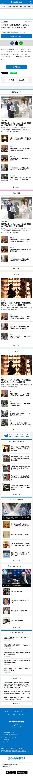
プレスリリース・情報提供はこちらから (12, 734)
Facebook (14, 725)
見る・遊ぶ (15, 6)
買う (21, 6)
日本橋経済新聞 (16, 2)
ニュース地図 (4, 21)
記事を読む (16, 67)
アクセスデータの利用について (10, 737)
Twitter (19, 725)
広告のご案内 (6, 742)
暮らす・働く (27, 6)
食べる (9, 6)
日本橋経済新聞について (8, 732)
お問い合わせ (6, 739)
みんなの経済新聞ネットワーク (16, 758)
